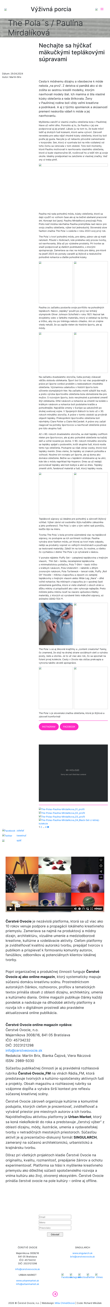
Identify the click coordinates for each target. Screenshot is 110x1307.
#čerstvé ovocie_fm (12, 45)
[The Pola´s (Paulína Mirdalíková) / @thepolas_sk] (62, 809)
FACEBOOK (69, 726)
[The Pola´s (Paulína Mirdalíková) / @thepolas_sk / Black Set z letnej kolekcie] (73, 821)
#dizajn (28, 45)
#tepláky (23, 55)
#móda (18, 50)
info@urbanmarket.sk (27, 1284)
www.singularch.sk (82, 1253)
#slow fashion (9, 55)
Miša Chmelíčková (65, 1303)
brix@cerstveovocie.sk (82, 1256)
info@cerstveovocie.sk (24, 1050)
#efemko (7, 50)
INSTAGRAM (48, 726)
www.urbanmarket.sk (27, 1280)
